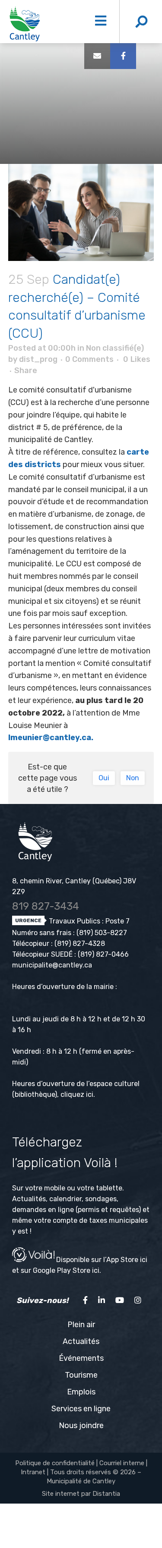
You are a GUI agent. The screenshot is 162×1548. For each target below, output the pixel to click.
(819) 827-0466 (103, 954)
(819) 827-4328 (79, 943)
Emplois (81, 1392)
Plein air (81, 1324)
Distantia (106, 1494)
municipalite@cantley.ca (52, 965)
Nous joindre (81, 1425)
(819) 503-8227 (101, 933)
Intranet (33, 1472)
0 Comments (89, 359)
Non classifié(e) (115, 348)
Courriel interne (121, 1463)
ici (89, 1094)
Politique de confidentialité (55, 1463)
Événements (81, 1358)
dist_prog (38, 359)
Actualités (81, 1341)
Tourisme (81, 1375)
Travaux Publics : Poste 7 (88, 921)
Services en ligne (81, 1408)
